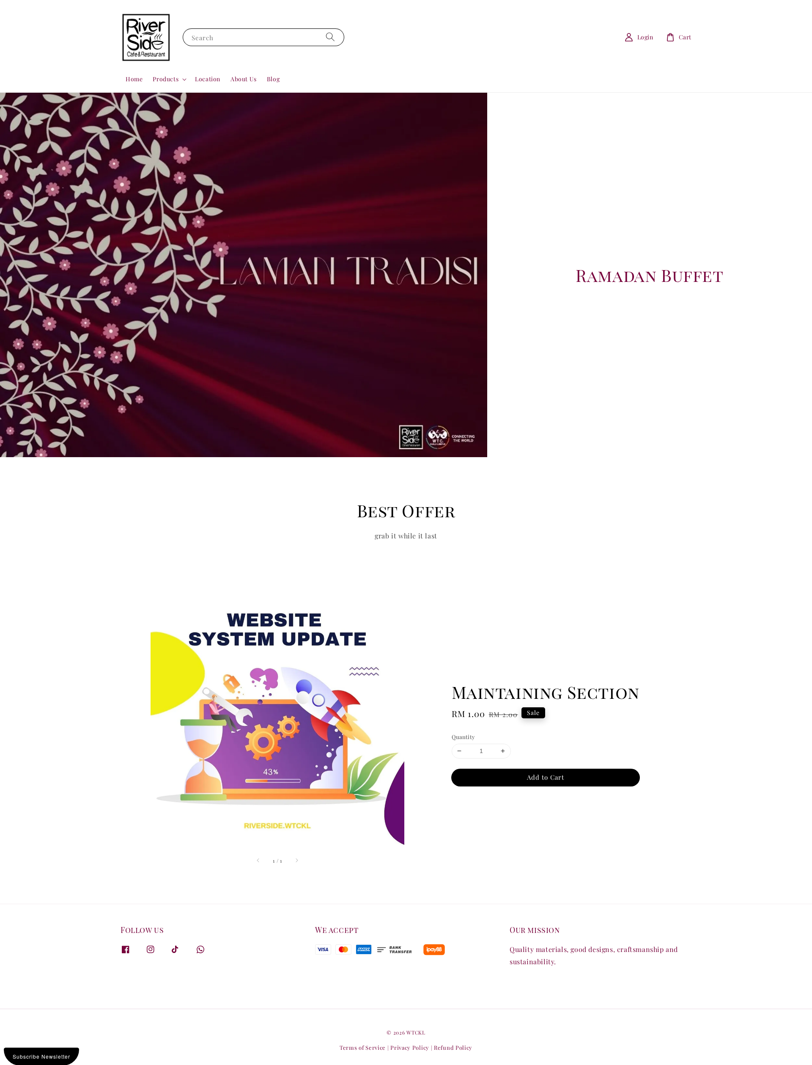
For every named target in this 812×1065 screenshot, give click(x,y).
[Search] (330, 37)
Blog (273, 79)
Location (207, 79)
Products (165, 79)
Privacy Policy (409, 1047)
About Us (243, 79)
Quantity (463, 736)
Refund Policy (453, 1047)
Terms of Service (363, 1047)
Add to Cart (545, 777)
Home (134, 79)
